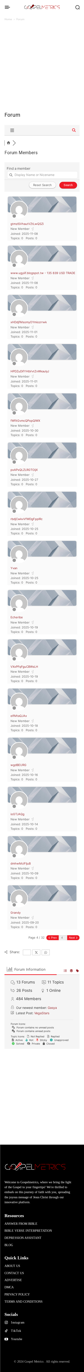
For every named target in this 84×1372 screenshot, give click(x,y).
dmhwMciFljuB (21, 863)
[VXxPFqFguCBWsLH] (19, 660)
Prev (53, 937)
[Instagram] (6, 1322)
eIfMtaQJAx (19, 716)
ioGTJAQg (17, 814)
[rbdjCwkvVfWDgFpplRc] (19, 512)
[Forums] (8, 143)
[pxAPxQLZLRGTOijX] (19, 463)
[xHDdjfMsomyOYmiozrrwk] (19, 316)
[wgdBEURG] (19, 759)
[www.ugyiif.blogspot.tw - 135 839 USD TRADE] (19, 266)
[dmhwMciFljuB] (19, 857)
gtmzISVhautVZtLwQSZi (27, 224)
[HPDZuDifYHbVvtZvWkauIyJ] (19, 365)
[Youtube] (6, 1339)
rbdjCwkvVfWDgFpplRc (27, 519)
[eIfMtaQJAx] (19, 709)
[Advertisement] (42, 68)
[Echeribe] (19, 611)
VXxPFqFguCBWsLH (24, 666)
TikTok (16, 1330)
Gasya (52, 1008)
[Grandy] (19, 906)
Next (72, 937)
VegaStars (41, 1013)
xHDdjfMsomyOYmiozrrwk (29, 322)
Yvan (14, 568)
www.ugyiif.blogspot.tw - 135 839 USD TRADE (43, 273)
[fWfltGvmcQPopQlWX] (19, 414)
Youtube (16, 1339)
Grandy (16, 912)
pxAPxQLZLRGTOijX (24, 470)
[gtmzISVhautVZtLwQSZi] (19, 217)
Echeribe (17, 617)
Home (8, 19)
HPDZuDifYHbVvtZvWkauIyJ (30, 371)
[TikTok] (6, 1331)
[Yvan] (19, 562)
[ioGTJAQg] (19, 808)
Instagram (18, 1322)
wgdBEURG (18, 765)
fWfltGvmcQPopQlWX (25, 420)
